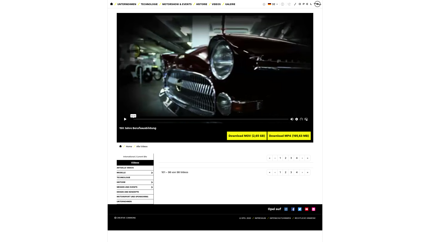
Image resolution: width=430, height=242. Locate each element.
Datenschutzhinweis (280, 218)
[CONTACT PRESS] (289, 4)
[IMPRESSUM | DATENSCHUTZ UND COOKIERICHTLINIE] (282, 4)
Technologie (149, 4)
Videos (216, 4)
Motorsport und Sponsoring (132, 196)
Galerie (230, 4)
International (129, 156)
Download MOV (247, 136)
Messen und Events (127, 187)
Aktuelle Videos (125, 167)
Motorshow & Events (177, 4)
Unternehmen (126, 4)
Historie (201, 4)
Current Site (141, 156)
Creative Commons (126, 218)
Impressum (260, 218)
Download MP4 (289, 136)
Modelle (121, 172)
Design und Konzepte (128, 192)
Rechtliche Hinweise (305, 218)
